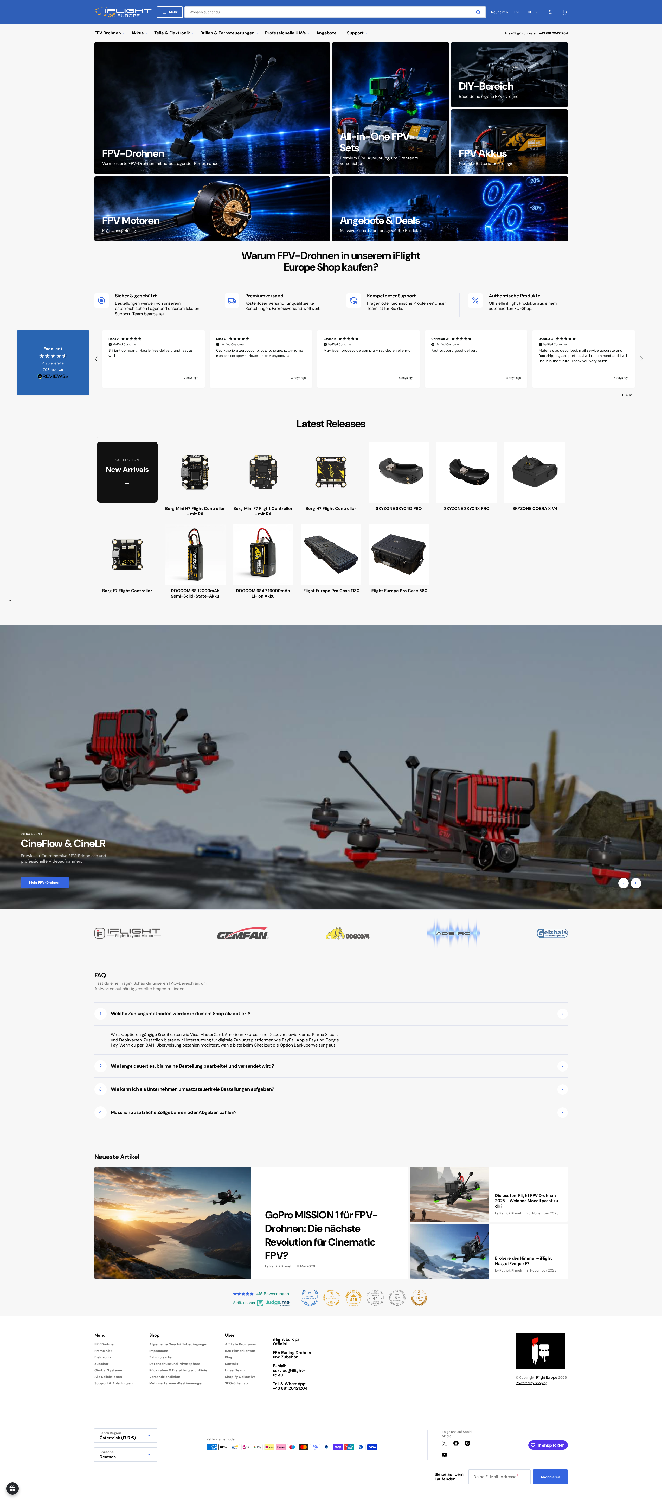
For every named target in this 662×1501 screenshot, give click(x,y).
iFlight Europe (546, 1377)
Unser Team (235, 1370)
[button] (563, 12)
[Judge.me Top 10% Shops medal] (419, 1298)
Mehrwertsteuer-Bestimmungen (176, 1383)
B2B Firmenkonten (240, 1351)
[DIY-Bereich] (509, 74)
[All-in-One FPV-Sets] (390, 108)
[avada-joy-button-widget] (12, 1488)
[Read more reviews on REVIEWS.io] (53, 376)
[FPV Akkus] (509, 141)
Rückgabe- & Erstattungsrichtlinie (178, 1370)
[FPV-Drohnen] (212, 108)
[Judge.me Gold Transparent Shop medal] (331, 1298)
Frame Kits (103, 1351)
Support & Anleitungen (113, 1383)
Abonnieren (550, 1477)
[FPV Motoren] (212, 208)
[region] (368, 359)
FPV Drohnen (104, 1344)
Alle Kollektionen (108, 1377)
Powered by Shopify (531, 1383)
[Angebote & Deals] (450, 208)
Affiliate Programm (240, 1344)
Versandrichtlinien (164, 1377)
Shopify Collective (240, 1377)
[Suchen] (479, 12)
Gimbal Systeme (108, 1370)
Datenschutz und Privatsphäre (174, 1364)
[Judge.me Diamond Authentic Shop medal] (309, 1298)
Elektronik (103, 1357)
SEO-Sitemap (236, 1383)
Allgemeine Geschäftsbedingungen (178, 1344)
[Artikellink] (251, 1223)
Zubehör (101, 1364)
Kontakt (232, 1364)
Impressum (158, 1351)
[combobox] (335, 12)
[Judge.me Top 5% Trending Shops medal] (397, 1298)
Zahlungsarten (161, 1357)
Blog (228, 1357)
